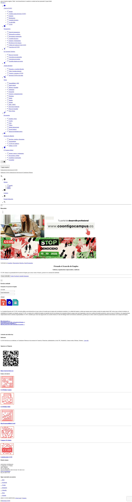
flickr (3, 493)
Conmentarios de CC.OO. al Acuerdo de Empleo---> (13, 322)
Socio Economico (28, 263)
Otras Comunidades (5, 471)
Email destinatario (5, 292)
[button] (2, 259)
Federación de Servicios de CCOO (9, 170)
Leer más (86, 340)
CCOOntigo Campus (6, 389)
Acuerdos (9, 263)
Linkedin (21, 276)
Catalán (8, 186)
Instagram (26, 276)
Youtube (4, 495)
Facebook (16, 276)
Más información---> (5, 321)
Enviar (2, 297)
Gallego (9, 188)
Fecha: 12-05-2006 (5, 276)
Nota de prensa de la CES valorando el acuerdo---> (13, 324)
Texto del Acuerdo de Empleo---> (8, 323)
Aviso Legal (18, 498)
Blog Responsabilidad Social (8, 423)
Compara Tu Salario (6, 440)
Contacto (24, 498)
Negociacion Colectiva (18, 263)
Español (9, 185)
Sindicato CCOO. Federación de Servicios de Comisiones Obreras (17, 172)
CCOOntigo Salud (5, 406)
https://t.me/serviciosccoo (7, 370)
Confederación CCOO (6, 457)
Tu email (3, 289)
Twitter (12, 276)
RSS (3, 480)
